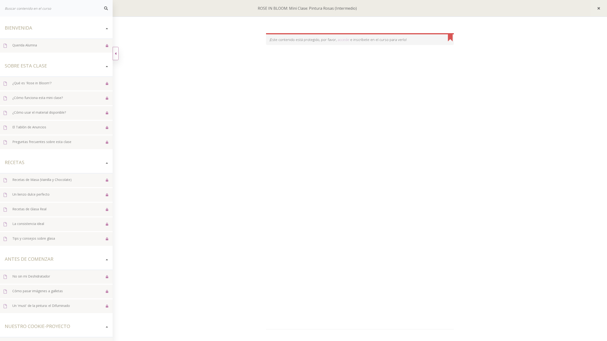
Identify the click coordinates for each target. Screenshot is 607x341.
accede (343, 39)
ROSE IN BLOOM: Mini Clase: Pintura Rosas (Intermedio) (307, 8)
